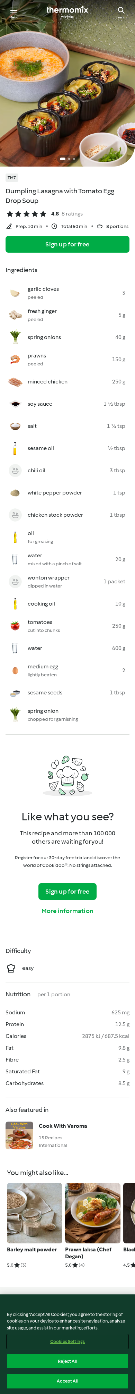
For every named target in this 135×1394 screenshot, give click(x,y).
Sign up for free (67, 244)
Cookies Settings (67, 1341)
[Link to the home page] (67, 12)
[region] (67, 1344)
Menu (14, 17)
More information (67, 911)
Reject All (67, 1361)
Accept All (67, 1381)
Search (121, 17)
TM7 (12, 177)
